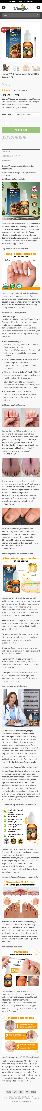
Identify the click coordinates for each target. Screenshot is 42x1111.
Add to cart (21, 130)
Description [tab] (7, 151)
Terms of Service (10, 1098)
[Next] (37, 42)
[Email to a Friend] (16, 138)
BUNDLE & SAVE (7, 114)
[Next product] (3, 84)
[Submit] (38, 15)
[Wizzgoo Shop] (21, 7)
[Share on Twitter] (12, 138)
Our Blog (35, 1098)
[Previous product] (8, 84)
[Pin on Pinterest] (20, 138)
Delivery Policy (24, 1098)
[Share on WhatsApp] (4, 138)
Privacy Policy (27, 1096)
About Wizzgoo (14, 1096)
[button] (3, 7)
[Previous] (5, 42)
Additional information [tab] (12, 156)
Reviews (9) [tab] (6, 160)
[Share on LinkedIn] (24, 138)
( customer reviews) (19, 90)
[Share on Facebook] (8, 138)
